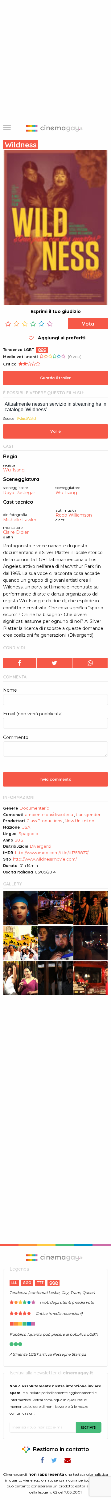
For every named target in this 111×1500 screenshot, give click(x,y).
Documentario (34, 808)
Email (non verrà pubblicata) (33, 714)
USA (26, 827)
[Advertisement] (55, 58)
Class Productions (44, 820)
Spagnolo (28, 833)
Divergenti (40, 846)
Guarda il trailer (55, 377)
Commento (15, 737)
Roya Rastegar (19, 492)
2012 (19, 840)
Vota (88, 324)
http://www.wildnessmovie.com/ (45, 859)
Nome (10, 690)
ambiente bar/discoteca (49, 814)
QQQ (42, 349)
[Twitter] (55, 663)
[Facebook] (20, 663)
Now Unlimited (79, 820)
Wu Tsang (14, 470)
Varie (55, 431)
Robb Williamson (74, 515)
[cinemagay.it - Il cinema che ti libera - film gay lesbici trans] (55, 1257)
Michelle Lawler (19, 519)
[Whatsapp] (90, 663)
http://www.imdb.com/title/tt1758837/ (51, 852)
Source (8, 418)
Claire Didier (16, 532)
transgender (88, 814)
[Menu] (7, 128)
